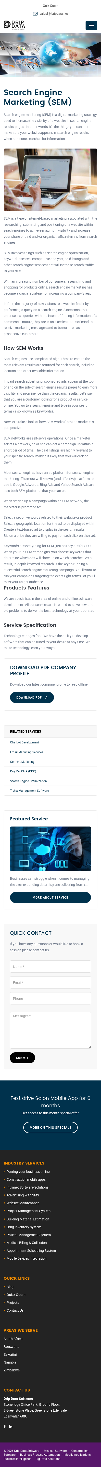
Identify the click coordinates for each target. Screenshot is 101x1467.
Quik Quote (50, 5)
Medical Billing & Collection (27, 1242)
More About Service (50, 897)
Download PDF (29, 697)
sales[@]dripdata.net (53, 13)
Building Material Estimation (28, 1219)
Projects (13, 1302)
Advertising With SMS (23, 1195)
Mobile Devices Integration (27, 1258)
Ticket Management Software (29, 791)
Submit (22, 1058)
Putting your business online (28, 1171)
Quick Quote (16, 1294)
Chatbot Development (24, 742)
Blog (10, 1286)
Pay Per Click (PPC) (23, 771)
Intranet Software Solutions (28, 1187)
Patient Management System (29, 1234)
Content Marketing (22, 762)
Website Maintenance (23, 1203)
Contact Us (15, 1310)
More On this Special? (50, 1127)
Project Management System (28, 1210)
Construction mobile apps (26, 1179)
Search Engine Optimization (28, 781)
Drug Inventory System (24, 1227)
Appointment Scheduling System (31, 1250)
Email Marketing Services (26, 752)
